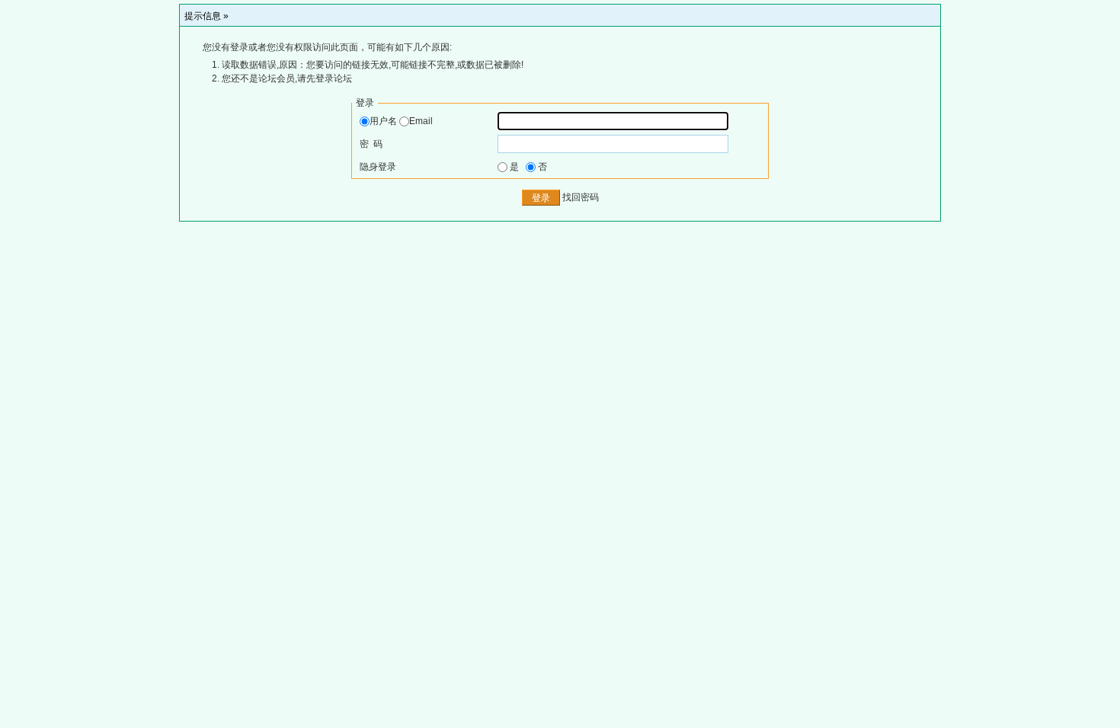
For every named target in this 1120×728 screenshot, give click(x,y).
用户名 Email (401, 121)
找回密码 (580, 198)
